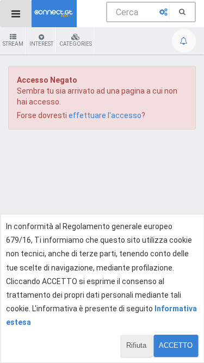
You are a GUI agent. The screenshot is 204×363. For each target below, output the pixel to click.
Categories (75, 44)
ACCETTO (176, 345)
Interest (41, 44)
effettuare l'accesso (105, 115)
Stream (13, 44)
